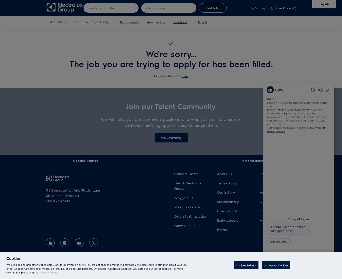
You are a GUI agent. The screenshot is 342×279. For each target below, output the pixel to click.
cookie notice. (49, 272)
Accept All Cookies (276, 265)
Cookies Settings (246, 265)
